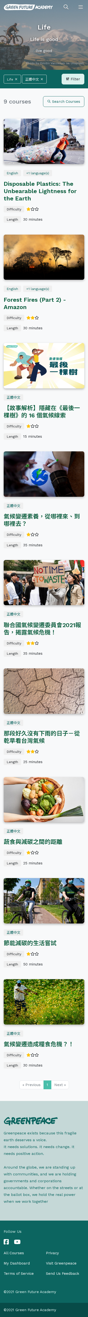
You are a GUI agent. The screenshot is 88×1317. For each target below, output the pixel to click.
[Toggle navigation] (80, 7)
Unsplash (77, 63)
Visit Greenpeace (61, 1263)
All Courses (14, 1253)
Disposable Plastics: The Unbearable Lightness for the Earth (40, 191)
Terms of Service (19, 1273)
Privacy (52, 1253)
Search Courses (65, 101)
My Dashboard (17, 1263)
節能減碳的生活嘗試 (30, 943)
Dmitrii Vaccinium (52, 63)
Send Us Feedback (62, 1273)
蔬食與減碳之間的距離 (33, 842)
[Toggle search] (66, 7)
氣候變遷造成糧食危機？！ (39, 1044)
